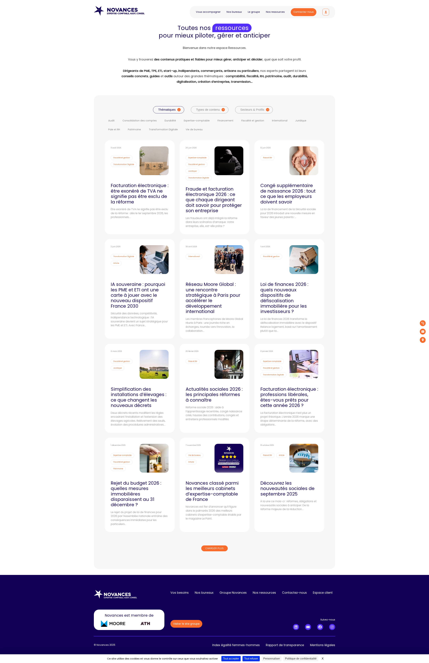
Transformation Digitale (163, 129)
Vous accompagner (208, 12)
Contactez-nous (303, 12)
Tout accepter (231, 658)
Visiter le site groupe (186, 624)
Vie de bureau (194, 129)
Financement (225, 120)
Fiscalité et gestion (252, 120)
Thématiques (167, 109)
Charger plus (214, 548)
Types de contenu (208, 109)
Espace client (325, 12)
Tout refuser (251, 658)
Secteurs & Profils (252, 109)
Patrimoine (134, 129)
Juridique (300, 120)
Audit (111, 120)
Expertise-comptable (197, 120)
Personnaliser (271, 658)
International (279, 120)
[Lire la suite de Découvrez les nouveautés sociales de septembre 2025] (289, 485)
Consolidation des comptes (139, 120)
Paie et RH (114, 129)
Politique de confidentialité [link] (301, 658)
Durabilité (170, 120)
